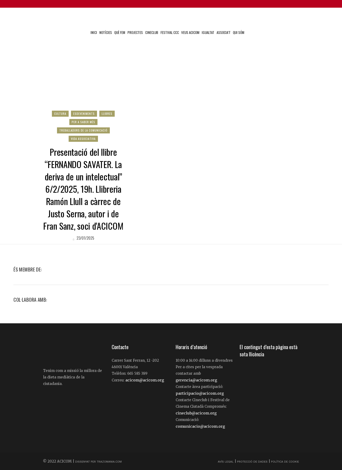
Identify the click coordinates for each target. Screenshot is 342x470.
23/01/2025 (85, 238)
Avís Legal (226, 461)
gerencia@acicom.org (196, 380)
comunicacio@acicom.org (200, 426)
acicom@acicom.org (144, 380)
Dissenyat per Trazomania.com (98, 461)
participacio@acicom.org (200, 393)
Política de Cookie (285, 461)
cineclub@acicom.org (196, 413)
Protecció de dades (252, 461)
